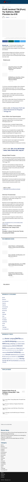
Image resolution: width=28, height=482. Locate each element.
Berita (3, 297)
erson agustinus (11, 348)
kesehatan (10, 352)
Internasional (5, 306)
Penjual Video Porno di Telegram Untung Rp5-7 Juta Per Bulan (10, 392)
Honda (23, 348)
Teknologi (4, 327)
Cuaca (19, 343)
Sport (3, 325)
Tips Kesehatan (14, 360)
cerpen (16, 343)
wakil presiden (20, 222)
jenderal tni (9, 222)
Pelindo (17, 356)
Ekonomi (4, 299)
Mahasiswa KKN (19, 354)
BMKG (4, 343)
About (2, 472)
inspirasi (13, 350)
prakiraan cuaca (5, 358)
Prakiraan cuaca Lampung (14, 358)
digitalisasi (10, 346)
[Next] (2, 83)
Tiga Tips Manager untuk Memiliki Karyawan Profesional (13, 412)
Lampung (16, 352)
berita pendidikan (19, 341)
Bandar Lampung (10, 338)
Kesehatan (4, 308)
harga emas (19, 348)
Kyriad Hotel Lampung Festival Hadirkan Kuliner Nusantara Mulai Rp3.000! (15, 274)
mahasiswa (13, 354)
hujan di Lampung (5, 350)
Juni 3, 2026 (11, 81)
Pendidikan (4, 319)
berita (6, 222)
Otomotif (4, 318)
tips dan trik (7, 360)
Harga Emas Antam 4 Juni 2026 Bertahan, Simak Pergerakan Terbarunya (15, 68)
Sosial (3, 323)
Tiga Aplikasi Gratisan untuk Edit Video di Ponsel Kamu (13, 408)
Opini (3, 316)
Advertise (3, 474)
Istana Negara (17, 350)
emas (7, 348)
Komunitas (4, 310)
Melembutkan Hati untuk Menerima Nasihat (11, 189)
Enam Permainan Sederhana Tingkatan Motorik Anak (12, 403)
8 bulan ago (11, 266)
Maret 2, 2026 (13, 17)
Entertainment (5, 301)
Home (3, 7)
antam (3, 338)
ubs (19, 360)
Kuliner (3, 312)
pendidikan (21, 356)
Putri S (7, 17)
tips (3, 360)
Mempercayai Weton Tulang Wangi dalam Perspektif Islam (13, 399)
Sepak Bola (4, 321)
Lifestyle (7, 354)
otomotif (13, 356)
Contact (2, 477)
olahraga (7, 356)
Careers (2, 475)
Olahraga (4, 314)
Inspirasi (4, 303)
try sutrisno (14, 222)
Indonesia (10, 350)
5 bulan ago (11, 248)
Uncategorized (8, 7)
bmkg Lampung (10, 343)
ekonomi (14, 346)
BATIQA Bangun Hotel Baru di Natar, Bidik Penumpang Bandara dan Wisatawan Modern (16, 78)
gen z (15, 348)
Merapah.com (5, 45)
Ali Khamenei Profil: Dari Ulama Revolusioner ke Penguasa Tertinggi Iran (14, 109)
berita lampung (10, 341)
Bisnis (23, 341)
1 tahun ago (11, 257)
